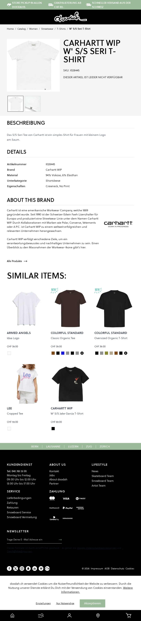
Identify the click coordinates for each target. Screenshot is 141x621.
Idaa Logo (13, 338)
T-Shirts (61, 29)
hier (83, 247)
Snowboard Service (19, 512)
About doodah (58, 479)
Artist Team (99, 485)
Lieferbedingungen (19, 498)
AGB (107, 568)
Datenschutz (117, 568)
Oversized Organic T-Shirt (110, 338)
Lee (9, 408)
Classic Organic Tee (63, 338)
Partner (54, 483)
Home (10, 29)
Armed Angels (19, 333)
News (95, 471)
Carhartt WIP (91, 43)
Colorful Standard (67, 333)
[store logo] (70, 17)
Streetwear (47, 29)
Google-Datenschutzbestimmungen (96, 548)
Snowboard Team (103, 481)
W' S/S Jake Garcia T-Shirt (67, 413)
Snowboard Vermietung (22, 517)
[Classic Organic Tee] (82, 353)
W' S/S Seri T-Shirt (79, 29)
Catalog (21, 29)
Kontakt (54, 471)
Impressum (97, 568)
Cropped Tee (15, 413)
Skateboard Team (103, 476)
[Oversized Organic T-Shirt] (125, 353)
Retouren (13, 507)
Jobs (52, 475)
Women (33, 29)
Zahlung (12, 503)
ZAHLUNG (57, 491)
